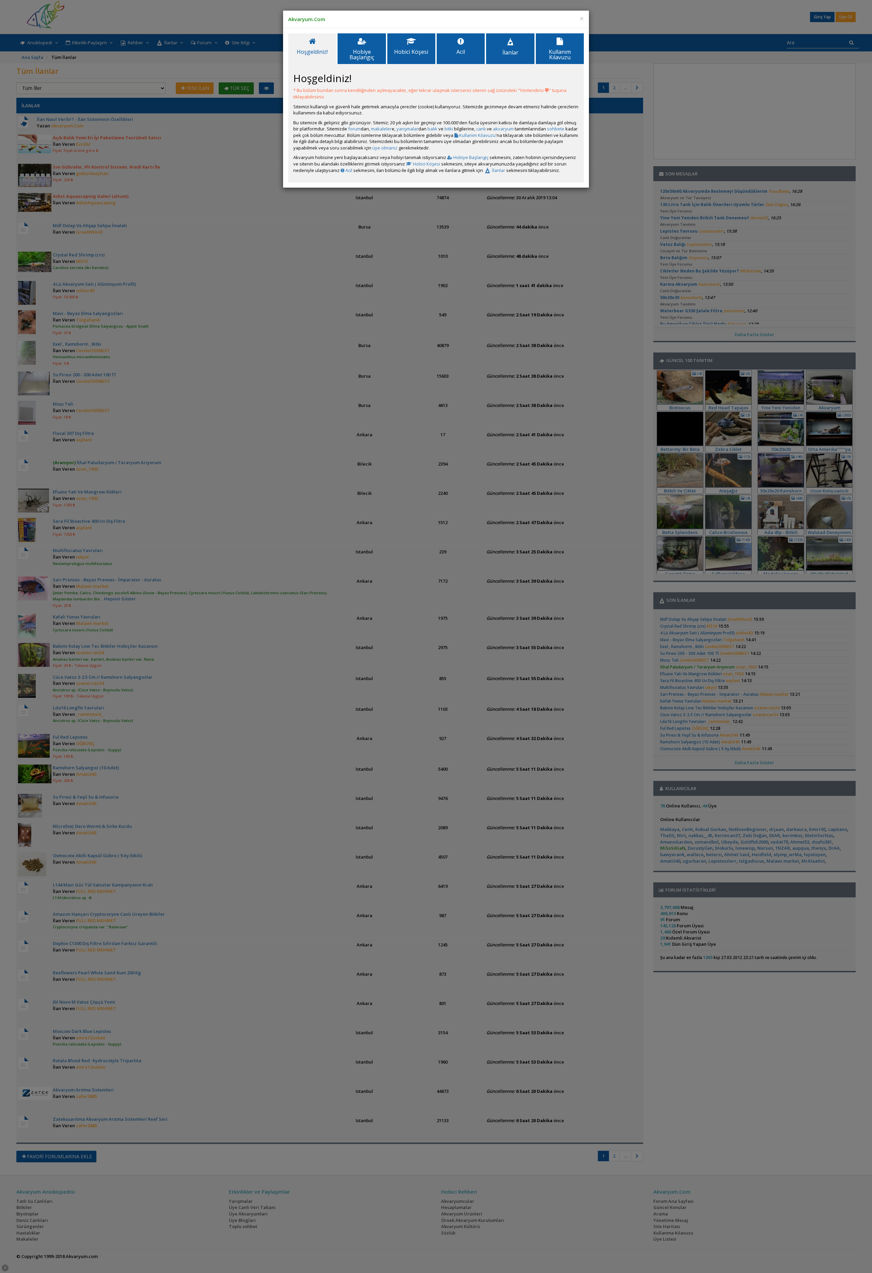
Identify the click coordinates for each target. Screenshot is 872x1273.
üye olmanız (385, 148)
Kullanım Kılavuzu (477, 135)
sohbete (555, 129)
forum (354, 129)
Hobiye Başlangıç (470, 157)
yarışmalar (407, 129)
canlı (481, 129)
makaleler (381, 129)
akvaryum (503, 129)
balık (432, 129)
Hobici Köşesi (426, 164)
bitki (449, 129)
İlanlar (498, 170)
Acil (348, 170)
